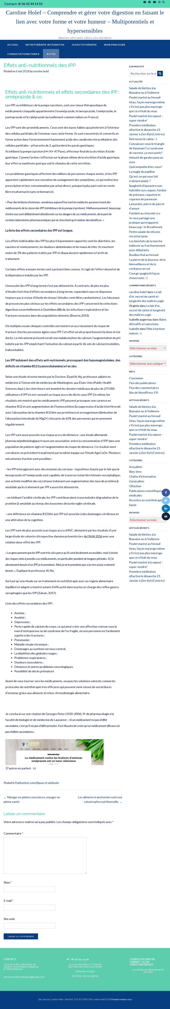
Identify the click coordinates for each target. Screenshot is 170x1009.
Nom (8, 882)
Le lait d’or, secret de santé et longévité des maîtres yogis (146, 296)
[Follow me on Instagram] (159, 2)
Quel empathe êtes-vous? (145, 167)
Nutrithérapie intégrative (45, 44)
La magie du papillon (142, 171)
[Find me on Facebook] (149, 2)
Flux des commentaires (144, 388)
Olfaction (135, 486)
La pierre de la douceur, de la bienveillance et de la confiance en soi (147, 264)
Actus (51, 54)
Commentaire (13, 833)
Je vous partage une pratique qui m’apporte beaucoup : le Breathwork (145, 222)
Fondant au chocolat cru (144, 213)
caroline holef (41, 71)
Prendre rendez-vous (121, 999)
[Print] (166, 516)
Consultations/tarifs (23, 54)
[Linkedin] (166, 509)
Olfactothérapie (84, 44)
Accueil (12, 44)
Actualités (135, 467)
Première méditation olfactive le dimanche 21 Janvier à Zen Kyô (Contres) (147, 129)
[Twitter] (166, 501)
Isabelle (134, 329)
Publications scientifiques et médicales (37, 783)
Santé (132, 505)
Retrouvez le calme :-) (143, 139)
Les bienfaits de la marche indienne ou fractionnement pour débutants (147, 245)
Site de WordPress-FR (143, 392)
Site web (9, 919)
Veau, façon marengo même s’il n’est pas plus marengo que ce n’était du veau (147, 106)
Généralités (136, 481)
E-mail (8, 900)
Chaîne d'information (142, 476)
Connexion (136, 378)
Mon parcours (114, 44)
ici (34, 768)
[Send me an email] (144, 2)
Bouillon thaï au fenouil (143, 255)
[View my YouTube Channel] (154, 2)
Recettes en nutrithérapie (146, 500)
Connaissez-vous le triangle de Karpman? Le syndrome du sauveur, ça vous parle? (146, 148)
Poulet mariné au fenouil (144, 97)
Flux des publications (142, 383)
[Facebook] (166, 493)
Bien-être (135, 471)
